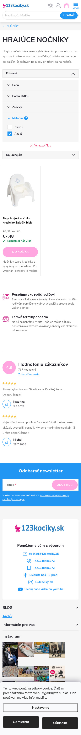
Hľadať (69, 15)
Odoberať (65, 485)
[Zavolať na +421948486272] (50, 6)
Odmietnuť (21, 722)
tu (46, 697)
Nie (18, 127)
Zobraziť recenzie (28, 374)
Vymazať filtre (42, 145)
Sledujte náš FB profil (43, 575)
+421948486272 (44, 561)
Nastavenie (40, 707)
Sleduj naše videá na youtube (44, 589)
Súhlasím (60, 723)
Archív (7, 616)
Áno (18, 134)
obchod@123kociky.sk (44, 554)
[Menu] (75, 5)
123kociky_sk (44, 582)
